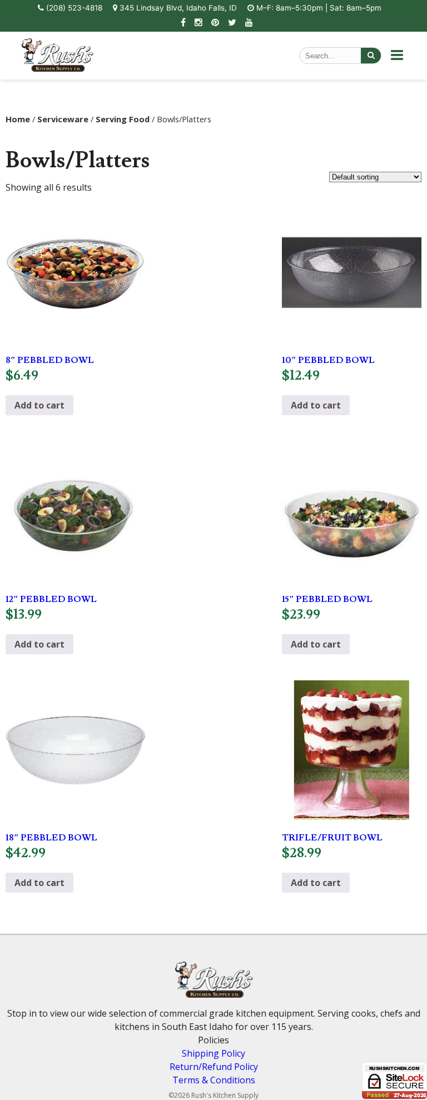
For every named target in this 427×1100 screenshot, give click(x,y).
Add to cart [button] (39, 405)
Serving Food (123, 119)
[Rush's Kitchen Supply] (57, 68)
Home (18, 119)
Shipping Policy (213, 1053)
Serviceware (62, 119)
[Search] (371, 55)
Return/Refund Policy (214, 1067)
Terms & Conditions (213, 1080)
